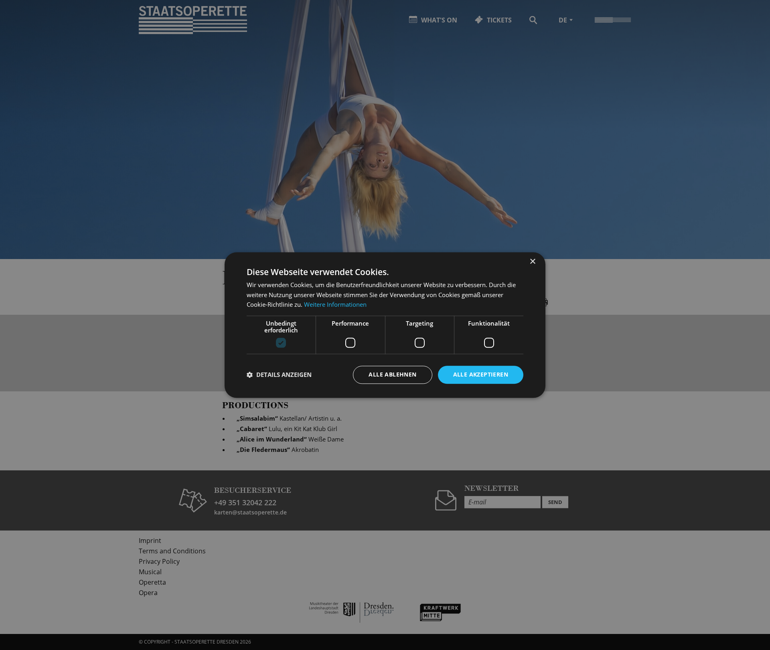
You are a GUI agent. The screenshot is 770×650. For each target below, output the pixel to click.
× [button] (532, 262)
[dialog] (385, 325)
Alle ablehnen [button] (392, 374)
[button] (279, 375)
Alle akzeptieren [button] (480, 374)
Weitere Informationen (335, 305)
